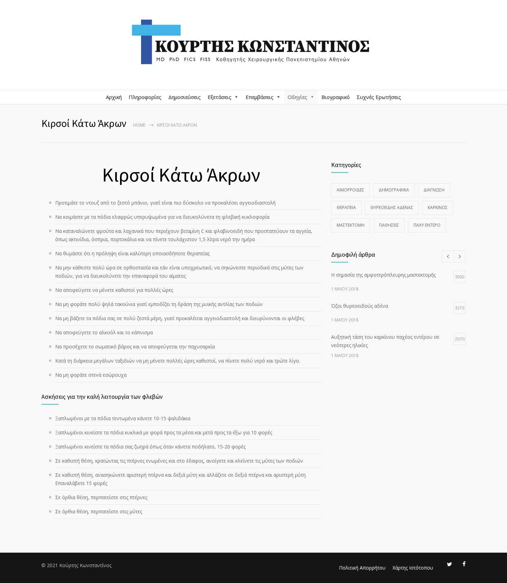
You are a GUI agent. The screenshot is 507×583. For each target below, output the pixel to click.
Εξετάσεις (219, 96)
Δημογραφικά (394, 190)
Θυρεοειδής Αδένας (391, 207)
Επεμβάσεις (260, 96)
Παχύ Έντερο (427, 225)
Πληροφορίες (145, 96)
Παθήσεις (389, 225)
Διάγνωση (434, 190)
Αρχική (114, 96)
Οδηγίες (297, 96)
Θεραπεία (346, 207)
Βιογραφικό (335, 96)
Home (139, 125)
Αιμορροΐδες (350, 190)
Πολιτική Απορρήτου (362, 567)
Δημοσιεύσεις (184, 96)
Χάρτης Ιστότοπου (412, 567)
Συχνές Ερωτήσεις (379, 96)
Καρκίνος (438, 207)
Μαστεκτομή (351, 225)
